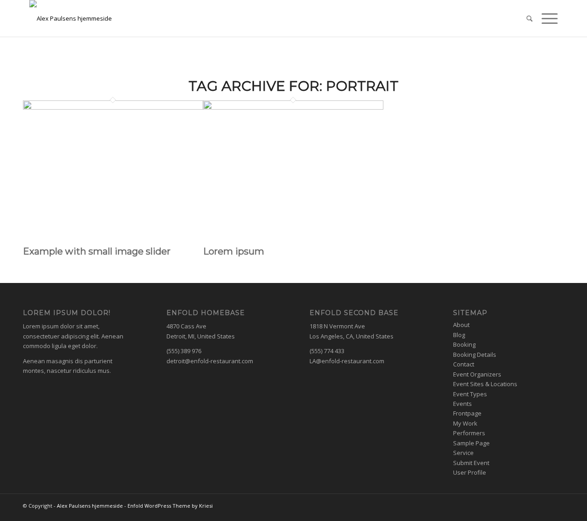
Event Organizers (477, 374)
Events (462, 403)
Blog (459, 335)
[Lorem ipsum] (293, 107)
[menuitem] (523, 18)
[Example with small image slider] (113, 107)
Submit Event (471, 463)
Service (463, 453)
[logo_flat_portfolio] (252, 18)
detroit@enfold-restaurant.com (209, 361)
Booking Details (474, 354)
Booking (464, 344)
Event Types (470, 394)
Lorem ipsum (233, 251)
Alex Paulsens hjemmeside (90, 505)
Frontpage (467, 413)
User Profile (469, 472)
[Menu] (545, 18)
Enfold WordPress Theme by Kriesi (170, 505)
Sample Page (471, 443)
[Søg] (523, 18)
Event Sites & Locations (485, 384)
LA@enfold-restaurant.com (347, 361)
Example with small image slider (97, 251)
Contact (463, 364)
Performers (469, 433)
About (461, 325)
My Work (465, 423)
